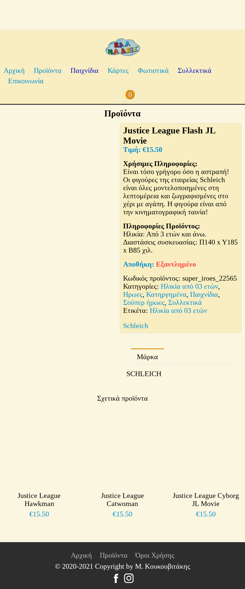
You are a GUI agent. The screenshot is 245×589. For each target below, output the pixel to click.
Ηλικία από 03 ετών (189, 286)
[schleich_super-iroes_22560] (30, 339)
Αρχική (14, 70)
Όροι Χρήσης (154, 555)
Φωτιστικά (153, 70)
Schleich (135, 326)
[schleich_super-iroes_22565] (61, 180)
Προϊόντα (48, 70)
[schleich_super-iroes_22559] (84, 277)
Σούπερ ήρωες (144, 302)
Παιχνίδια (85, 70)
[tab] (147, 356)
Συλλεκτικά (195, 70)
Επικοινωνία (26, 81)
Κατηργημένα (166, 294)
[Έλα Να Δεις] (122, 54)
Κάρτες (118, 70)
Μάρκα (147, 357)
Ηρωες (133, 294)
